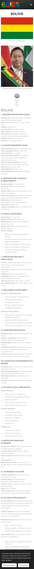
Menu (31, 5)
